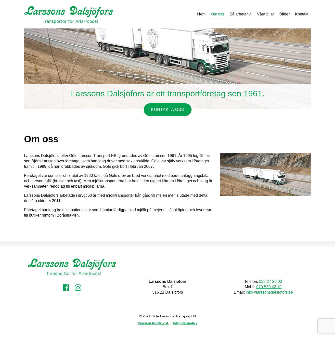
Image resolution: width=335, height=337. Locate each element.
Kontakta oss (167, 109)
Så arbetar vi (241, 14)
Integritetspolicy (185, 323)
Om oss (217, 14)
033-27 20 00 (270, 281)
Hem (201, 14)
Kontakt (301, 14)
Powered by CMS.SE (153, 323)
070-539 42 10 (269, 287)
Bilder (284, 14)
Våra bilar (265, 14)
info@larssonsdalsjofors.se (269, 292)
